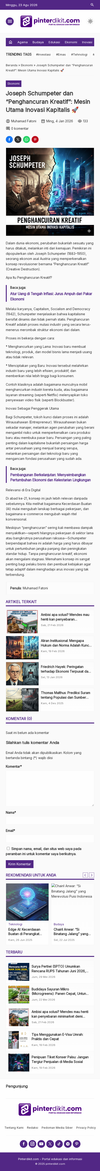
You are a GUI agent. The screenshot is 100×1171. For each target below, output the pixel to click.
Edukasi (54, 42)
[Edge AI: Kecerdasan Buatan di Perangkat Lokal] (27, 902)
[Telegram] (68, 1144)
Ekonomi (71, 42)
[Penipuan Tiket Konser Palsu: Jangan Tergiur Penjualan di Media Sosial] (18, 1062)
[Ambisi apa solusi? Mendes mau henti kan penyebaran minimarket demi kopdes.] (22, 621)
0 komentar (20, 128)
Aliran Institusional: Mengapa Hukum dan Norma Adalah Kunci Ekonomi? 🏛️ (65, 645)
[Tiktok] (59, 1144)
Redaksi (32, 1127)
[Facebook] (23, 1144)
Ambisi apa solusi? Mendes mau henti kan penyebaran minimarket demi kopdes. (65, 619)
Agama (22, 42)
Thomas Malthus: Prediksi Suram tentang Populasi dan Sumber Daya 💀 (65, 697)
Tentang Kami (13, 1127)
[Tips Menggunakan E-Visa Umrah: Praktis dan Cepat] (18, 1040)
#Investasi (43, 54)
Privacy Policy (86, 1127)
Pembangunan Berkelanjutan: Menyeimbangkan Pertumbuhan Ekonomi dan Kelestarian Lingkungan (50, 477)
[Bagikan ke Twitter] (17, 139)
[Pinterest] (76, 1144)
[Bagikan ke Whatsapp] (26, 139)
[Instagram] (32, 1144)
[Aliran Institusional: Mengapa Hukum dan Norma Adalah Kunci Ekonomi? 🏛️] (22, 647)
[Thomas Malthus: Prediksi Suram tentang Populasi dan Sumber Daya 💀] (22, 699)
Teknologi (15, 924)
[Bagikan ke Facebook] (9, 139)
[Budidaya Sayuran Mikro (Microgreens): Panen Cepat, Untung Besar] (18, 995)
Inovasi (87, 42)
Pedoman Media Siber (57, 1127)
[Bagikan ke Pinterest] (35, 139)
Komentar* (14, 766)
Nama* (11, 812)
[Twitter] (50, 1144)
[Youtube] (41, 1144)
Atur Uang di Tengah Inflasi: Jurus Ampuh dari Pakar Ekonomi (51, 296)
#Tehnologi (79, 54)
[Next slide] (91, 875)
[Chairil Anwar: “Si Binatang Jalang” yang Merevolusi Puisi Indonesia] (72, 902)
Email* (10, 831)
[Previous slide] (85, 875)
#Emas (61, 54)
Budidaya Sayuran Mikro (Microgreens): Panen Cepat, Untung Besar (60, 993)
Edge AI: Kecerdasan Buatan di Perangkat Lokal (24, 933)
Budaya (38, 42)
